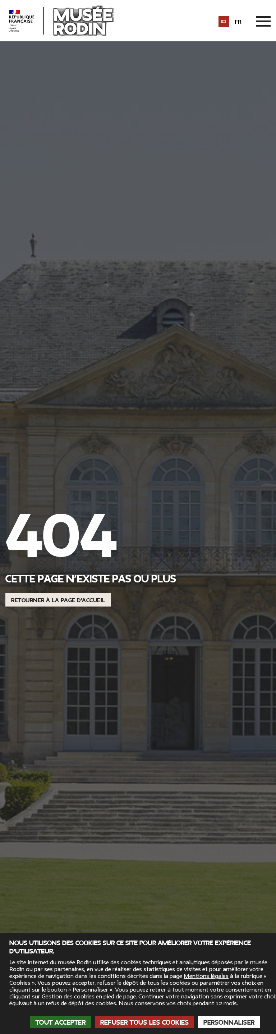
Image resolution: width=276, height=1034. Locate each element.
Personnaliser (229, 1022)
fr (238, 22)
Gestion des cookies (68, 996)
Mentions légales (206, 976)
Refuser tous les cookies (144, 1022)
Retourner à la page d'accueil (58, 600)
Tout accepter (61, 1022)
